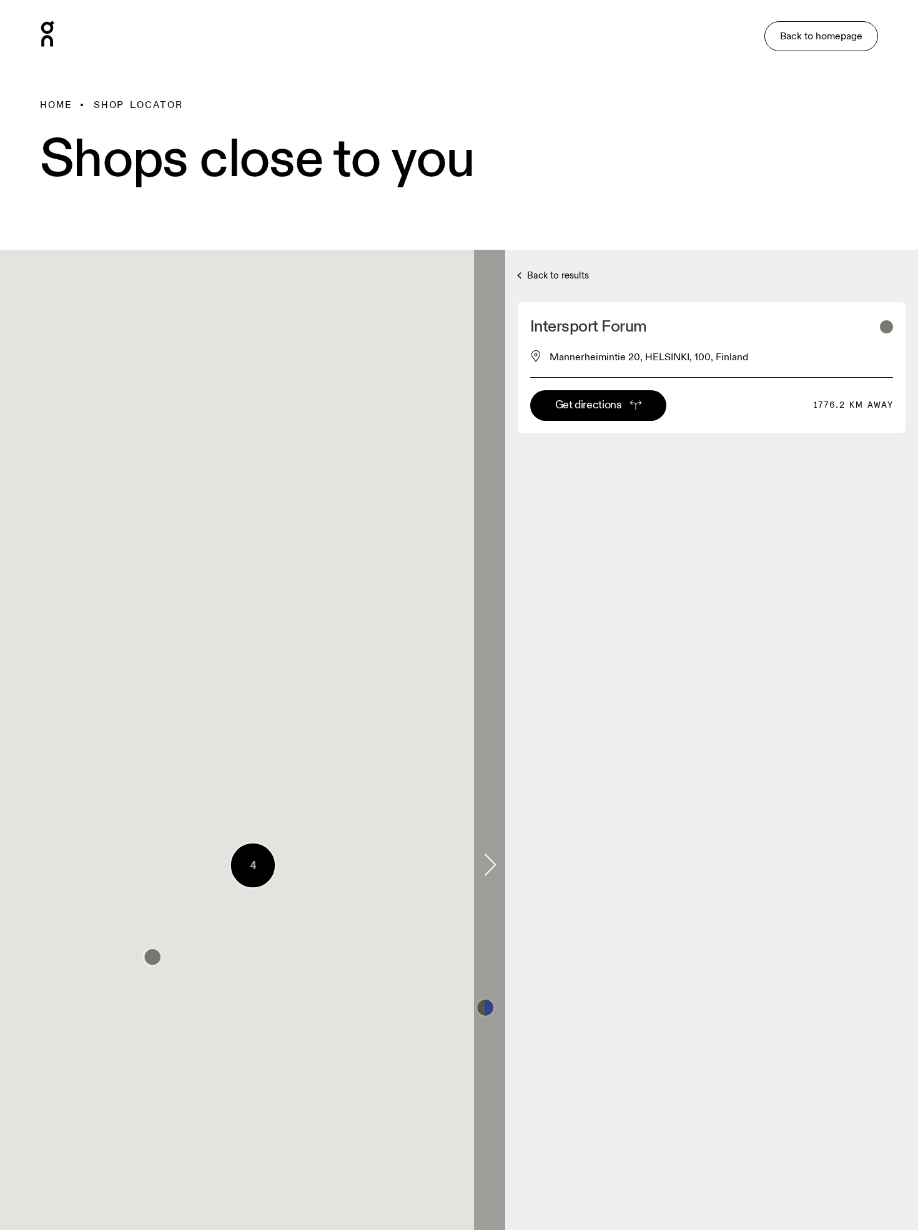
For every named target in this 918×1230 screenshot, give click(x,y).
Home (56, 105)
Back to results (557, 276)
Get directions (588, 405)
